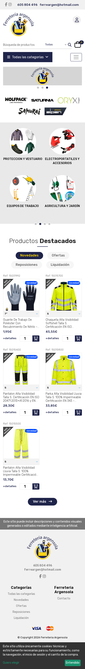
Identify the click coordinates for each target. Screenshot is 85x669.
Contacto (63, 598)
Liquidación (60, 265)
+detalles (9, 338)
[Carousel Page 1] (38, 87)
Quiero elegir (11, 662)
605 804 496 (27, 5)
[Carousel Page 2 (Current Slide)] (40, 224)
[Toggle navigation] (76, 57)
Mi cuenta (77, 20)
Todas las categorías (27, 57)
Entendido (72, 662)
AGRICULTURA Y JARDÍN (62, 206)
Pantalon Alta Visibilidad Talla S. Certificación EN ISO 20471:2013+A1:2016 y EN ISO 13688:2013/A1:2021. (21, 397)
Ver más (40, 501)
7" (6, 313)
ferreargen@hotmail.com (59, 5)
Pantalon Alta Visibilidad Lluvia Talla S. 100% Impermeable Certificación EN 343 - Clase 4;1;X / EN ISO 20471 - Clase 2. (20, 471)
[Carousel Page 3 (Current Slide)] (47, 87)
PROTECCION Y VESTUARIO (22, 159)
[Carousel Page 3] (44, 224)
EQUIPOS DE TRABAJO (23, 206)
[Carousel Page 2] (42, 87)
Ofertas (58, 255)
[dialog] (42, 655)
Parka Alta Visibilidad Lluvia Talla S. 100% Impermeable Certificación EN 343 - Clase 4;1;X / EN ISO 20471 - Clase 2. (63, 397)
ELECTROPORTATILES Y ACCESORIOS (62, 161)
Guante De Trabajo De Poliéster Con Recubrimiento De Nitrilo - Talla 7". (20, 323)
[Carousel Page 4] (49, 224)
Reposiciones (27, 265)
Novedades (29, 255)
